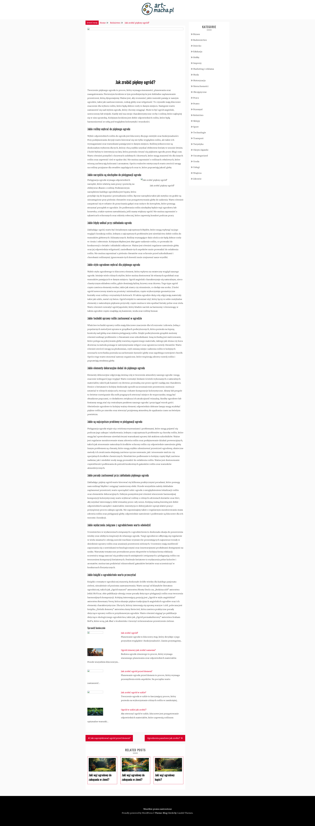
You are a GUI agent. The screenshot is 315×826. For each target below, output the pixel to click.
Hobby (196, 57)
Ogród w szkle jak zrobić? (133, 709)
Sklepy (196, 121)
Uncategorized (200, 155)
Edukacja (197, 51)
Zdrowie (197, 179)
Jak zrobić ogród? (129, 633)
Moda (196, 74)
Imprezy (197, 63)
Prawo (196, 103)
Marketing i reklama (203, 69)
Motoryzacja (199, 80)
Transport (198, 138)
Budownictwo (200, 40)
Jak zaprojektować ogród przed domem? (110, 738)
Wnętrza (197, 173)
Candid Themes (185, 813)
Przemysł (198, 109)
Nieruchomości (200, 86)
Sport (196, 127)
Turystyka (198, 144)
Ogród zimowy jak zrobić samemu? (138, 650)
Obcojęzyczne (200, 92)
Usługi (196, 167)
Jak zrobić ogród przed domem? (136, 671)
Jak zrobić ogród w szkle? (133, 692)
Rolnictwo (198, 115)
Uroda (196, 161)
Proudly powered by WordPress (137, 813)
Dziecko (197, 46)
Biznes (196, 34)
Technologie (199, 132)
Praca (196, 98)
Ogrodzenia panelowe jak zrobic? (163, 738)
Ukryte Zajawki (200, 150)
